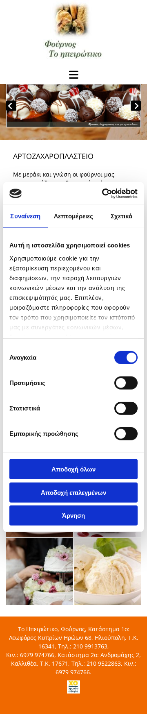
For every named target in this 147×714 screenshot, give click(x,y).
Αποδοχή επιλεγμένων (73, 492)
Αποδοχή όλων (73, 469)
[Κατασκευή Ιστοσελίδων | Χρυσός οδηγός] (73, 687)
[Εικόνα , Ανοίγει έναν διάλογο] (73, 105)
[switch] (126, 383)
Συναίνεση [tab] (25, 216)
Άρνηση (73, 515)
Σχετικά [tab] (122, 216)
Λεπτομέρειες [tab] (73, 216)
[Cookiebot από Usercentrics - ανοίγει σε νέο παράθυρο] (104, 193)
